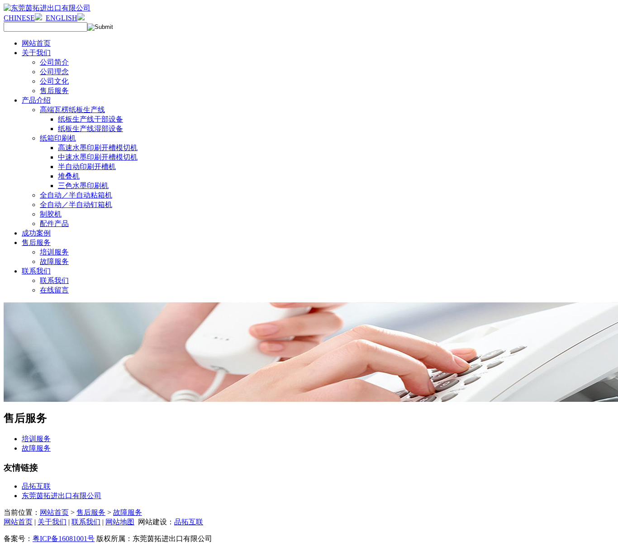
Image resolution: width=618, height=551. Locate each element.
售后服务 (90, 512)
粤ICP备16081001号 (64, 538)
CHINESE (19, 18)
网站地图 (119, 522)
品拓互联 (36, 486)
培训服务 (36, 439)
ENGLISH (61, 18)
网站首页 (54, 512)
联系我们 (85, 522)
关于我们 (52, 522)
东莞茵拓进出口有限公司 (61, 495)
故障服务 (36, 448)
